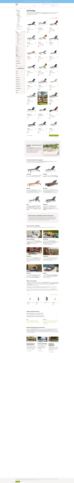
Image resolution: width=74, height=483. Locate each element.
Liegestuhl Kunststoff (45, 323)
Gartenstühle (18, 13)
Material (17, 32)
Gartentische (18, 12)
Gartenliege (28, 320)
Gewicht (17, 73)
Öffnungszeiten (44, 4)
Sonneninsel (18, 18)
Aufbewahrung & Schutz (20, 26)
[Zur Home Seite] (16, 4)
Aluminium (28, 175)
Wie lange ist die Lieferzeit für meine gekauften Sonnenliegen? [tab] (35, 314)
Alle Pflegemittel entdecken (54, 294)
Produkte (16, 8)
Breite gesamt (18, 77)
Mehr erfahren (29, 15)
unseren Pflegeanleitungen (52, 287)
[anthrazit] (27, 46)
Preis (16, 65)
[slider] (16, 68)
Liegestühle (25, 8)
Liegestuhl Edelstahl (51, 320)
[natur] (49, 60)
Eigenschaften (18, 86)
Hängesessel (18, 20)
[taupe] (39, 89)
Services (51, 4)
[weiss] (49, 89)
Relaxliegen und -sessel (30, 257)
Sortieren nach (52, 18)
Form (16, 75)
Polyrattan (44, 189)
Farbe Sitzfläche (18, 63)
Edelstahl (44, 175)
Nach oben (56, 137)
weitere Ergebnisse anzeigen (54, 135)
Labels (17, 92)
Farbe (16, 46)
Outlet (17, 27)
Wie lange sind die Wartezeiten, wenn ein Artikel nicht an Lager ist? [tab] (36, 316)
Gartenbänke (18, 25)
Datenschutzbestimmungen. (34, 479)
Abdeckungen (55, 290)
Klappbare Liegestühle (30, 240)
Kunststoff (44, 205)
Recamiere (18, 21)
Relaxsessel (18, 19)
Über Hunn (47, 4)
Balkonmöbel (18, 24)
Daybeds (44, 274)
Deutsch (56, 4)
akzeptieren (17, 481)
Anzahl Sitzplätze (18, 88)
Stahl (27, 205)
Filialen (54, 4)
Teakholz (37, 189)
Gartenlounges (18, 11)
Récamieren (28, 274)
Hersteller (17, 90)
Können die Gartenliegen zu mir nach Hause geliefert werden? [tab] (35, 313)
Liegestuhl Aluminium (45, 320)
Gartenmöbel (20, 8)
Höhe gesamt (18, 79)
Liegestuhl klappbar (32, 320)
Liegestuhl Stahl (55, 320)
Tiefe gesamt (17, 81)
